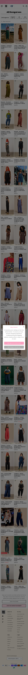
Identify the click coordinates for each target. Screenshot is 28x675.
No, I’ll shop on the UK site (14, 347)
